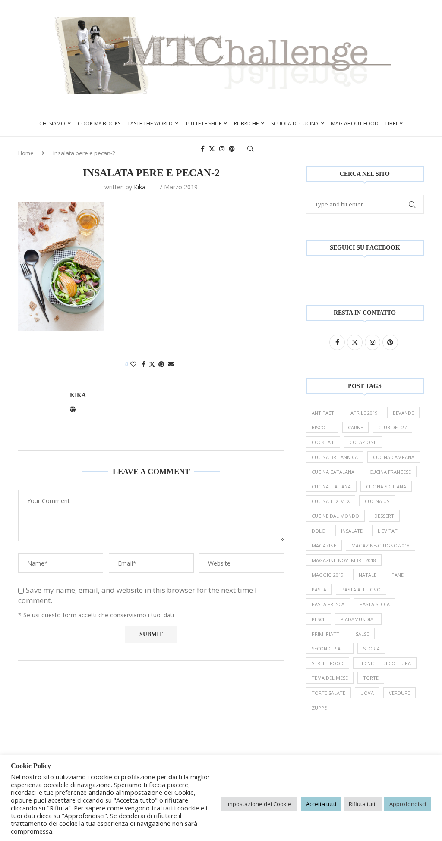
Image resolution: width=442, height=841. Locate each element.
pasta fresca (328, 604)
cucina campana (393, 457)
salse (362, 634)
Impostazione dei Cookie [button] (259, 804)
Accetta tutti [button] (321, 804)
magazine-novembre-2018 (344, 560)
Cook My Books (99, 123)
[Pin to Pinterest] (161, 364)
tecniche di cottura (385, 663)
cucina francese (390, 472)
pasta (319, 589)
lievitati (388, 531)
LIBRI (391, 123)
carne (355, 427)
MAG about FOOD (355, 123)
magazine (324, 545)
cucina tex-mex (331, 501)
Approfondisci (407, 804)
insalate (352, 531)
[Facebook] (203, 148)
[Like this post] (133, 364)
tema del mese (330, 678)
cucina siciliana (386, 486)
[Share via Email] (171, 364)
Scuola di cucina (295, 123)
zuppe (319, 707)
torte (371, 678)
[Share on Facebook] (143, 364)
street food (328, 663)
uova (367, 693)
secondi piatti (330, 648)
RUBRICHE (246, 123)
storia (371, 648)
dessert (384, 516)
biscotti (322, 427)
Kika (139, 187)
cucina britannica (335, 457)
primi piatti (326, 634)
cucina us (377, 501)
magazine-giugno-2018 (380, 545)
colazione (363, 442)
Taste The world (150, 123)
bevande (403, 413)
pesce (318, 619)
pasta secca (375, 604)
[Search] (250, 148)
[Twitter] (212, 148)
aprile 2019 (364, 413)
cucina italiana (331, 486)
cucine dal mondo (335, 516)
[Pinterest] (232, 148)
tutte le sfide (203, 123)
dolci (319, 531)
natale (367, 575)
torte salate (328, 693)
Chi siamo (52, 123)
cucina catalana (333, 472)
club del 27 (392, 427)
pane (397, 575)
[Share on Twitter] (152, 364)
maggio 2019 (328, 575)
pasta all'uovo (361, 589)
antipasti (323, 413)
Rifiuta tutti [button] (363, 804)
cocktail (323, 442)
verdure (399, 693)
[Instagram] (221, 148)
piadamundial (358, 619)
